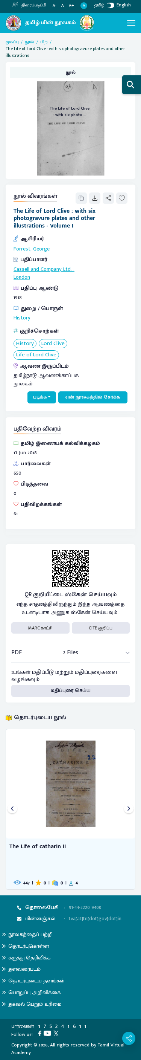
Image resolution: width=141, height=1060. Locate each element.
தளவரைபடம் (24, 969)
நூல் (29, 41)
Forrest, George (32, 249)
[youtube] (48, 1033)
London (22, 277)
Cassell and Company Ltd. (43, 269)
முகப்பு (12, 41)
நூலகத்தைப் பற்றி (30, 934)
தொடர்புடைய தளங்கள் (36, 981)
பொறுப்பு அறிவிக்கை (34, 992)
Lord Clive (53, 343)
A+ (71, 6)
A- (54, 6)
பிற (44, 41)
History (22, 317)
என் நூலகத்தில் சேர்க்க (92, 397)
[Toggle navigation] (131, 23)
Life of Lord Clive (36, 355)
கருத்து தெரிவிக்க (29, 958)
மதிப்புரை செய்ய (71, 690)
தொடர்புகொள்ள (28, 946)
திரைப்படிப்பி (33, 5)
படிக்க (40, 397)
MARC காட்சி (40, 628)
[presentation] (12, 809)
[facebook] (41, 1033)
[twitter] (57, 1033)
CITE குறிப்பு (100, 628)
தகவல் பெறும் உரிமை (35, 1004)
